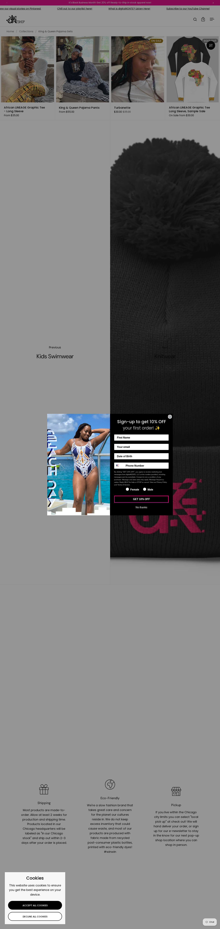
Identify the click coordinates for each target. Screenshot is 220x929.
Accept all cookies (35, 905)
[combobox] (119, 466)
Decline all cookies (35, 916)
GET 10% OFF (141, 499)
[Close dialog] (170, 416)
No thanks (141, 507)
